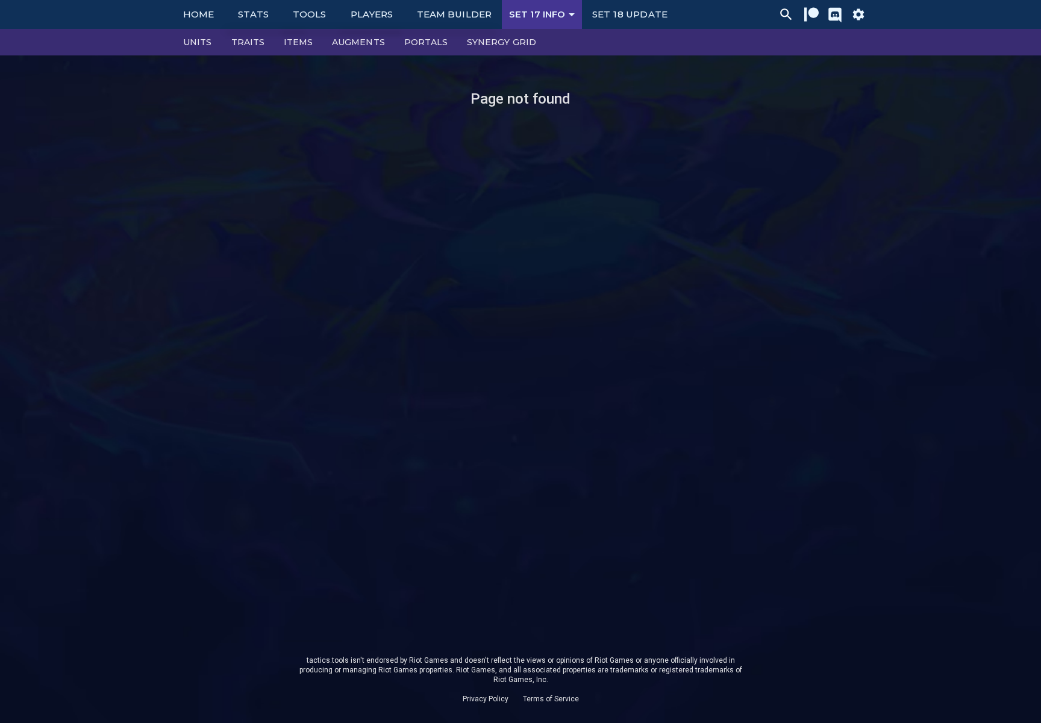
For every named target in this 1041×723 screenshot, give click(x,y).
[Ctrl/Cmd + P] (786, 14)
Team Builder (454, 14)
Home (198, 14)
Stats (253, 14)
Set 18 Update (629, 14)
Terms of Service (551, 699)
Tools (309, 14)
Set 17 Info (537, 14)
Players (372, 14)
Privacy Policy (485, 699)
